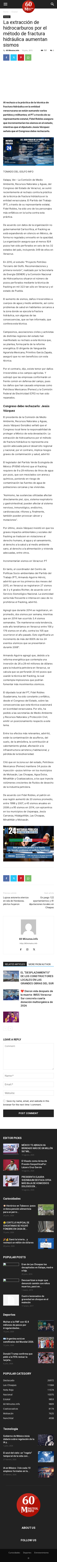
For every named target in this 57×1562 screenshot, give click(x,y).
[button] (5, 4)
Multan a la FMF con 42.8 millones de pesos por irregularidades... (16, 1325)
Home (6, 11)
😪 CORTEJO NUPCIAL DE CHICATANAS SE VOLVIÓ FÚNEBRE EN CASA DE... (16, 1225)
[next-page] (10, 1029)
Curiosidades (14, 1552)
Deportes (27, 1552)
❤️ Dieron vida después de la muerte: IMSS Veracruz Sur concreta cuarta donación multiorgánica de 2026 (37, 998)
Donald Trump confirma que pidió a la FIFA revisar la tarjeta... (17, 1357)
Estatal (15, 11)
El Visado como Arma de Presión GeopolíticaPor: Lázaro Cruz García (34, 1164)
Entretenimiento (41, 1552)
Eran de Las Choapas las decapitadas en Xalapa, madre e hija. (37, 1267)
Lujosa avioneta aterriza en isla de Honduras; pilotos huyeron (15, 901)
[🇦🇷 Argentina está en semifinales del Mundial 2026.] (46, 1342)
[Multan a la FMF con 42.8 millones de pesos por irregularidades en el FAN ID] (46, 1325)
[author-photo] (28, 934)
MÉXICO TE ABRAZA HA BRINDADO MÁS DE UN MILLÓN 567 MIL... (37, 1148)
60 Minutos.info (12, 50)
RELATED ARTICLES (15, 964)
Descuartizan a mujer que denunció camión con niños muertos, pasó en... (36, 1283)
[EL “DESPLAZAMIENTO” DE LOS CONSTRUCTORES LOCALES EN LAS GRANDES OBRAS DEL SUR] (11, 976)
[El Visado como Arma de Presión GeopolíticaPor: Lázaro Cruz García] (11, 1164)
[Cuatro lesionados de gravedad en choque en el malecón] (11, 1300)
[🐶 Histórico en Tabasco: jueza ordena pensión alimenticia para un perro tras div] (46, 1209)
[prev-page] (5, 1029)
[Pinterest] (21, 57)
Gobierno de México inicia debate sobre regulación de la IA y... (18, 1439)
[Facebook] (6, 57)
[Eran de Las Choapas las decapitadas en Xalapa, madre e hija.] (11, 1268)
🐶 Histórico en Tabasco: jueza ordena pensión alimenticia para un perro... (19, 1208)
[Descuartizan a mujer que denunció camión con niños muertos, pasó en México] (11, 1284)
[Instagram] (28, 950)
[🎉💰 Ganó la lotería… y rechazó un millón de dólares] (46, 1243)
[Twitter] (13, 57)
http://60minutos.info (28, 943)
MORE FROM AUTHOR (40, 964)
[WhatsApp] (28, 57)
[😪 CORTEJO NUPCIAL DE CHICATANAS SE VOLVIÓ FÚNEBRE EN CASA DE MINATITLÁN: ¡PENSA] (46, 1226)
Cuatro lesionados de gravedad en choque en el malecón (35, 1299)
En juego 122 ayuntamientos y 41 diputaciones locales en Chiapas (41, 902)
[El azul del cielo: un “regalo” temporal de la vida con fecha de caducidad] (46, 1456)
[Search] (52, 4)
